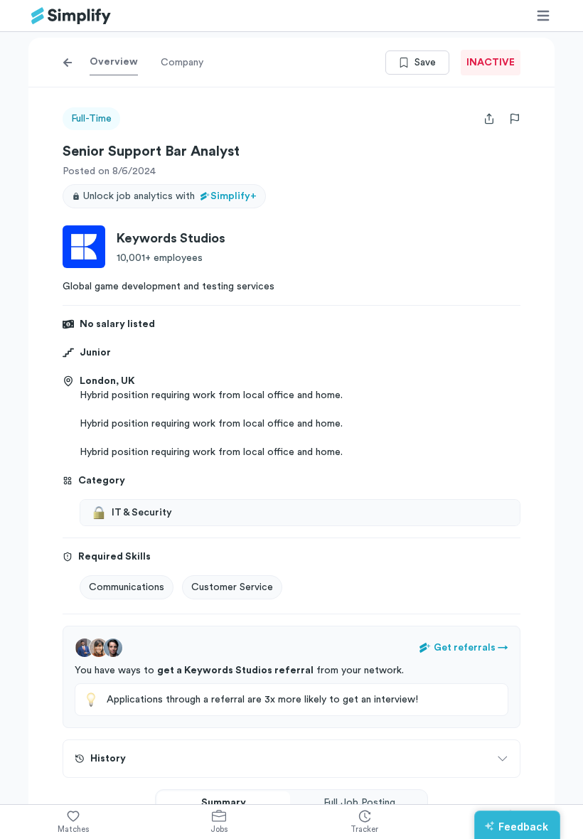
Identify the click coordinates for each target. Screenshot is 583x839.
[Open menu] (543, 15)
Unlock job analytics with (170, 196)
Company (182, 63)
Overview (114, 62)
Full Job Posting (359, 803)
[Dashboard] (71, 16)
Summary (223, 803)
